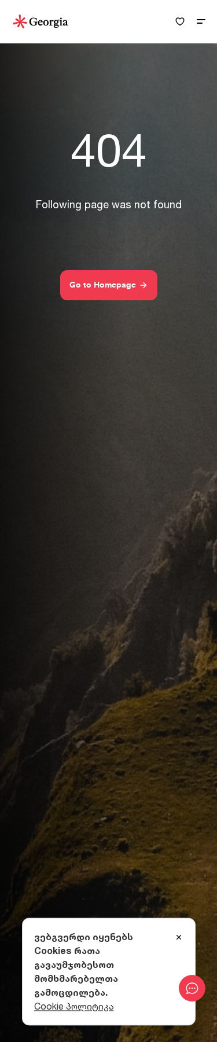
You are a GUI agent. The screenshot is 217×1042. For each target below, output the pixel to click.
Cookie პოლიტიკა (74, 1006)
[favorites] (180, 22)
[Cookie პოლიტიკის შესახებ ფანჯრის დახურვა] (178, 937)
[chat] (192, 988)
